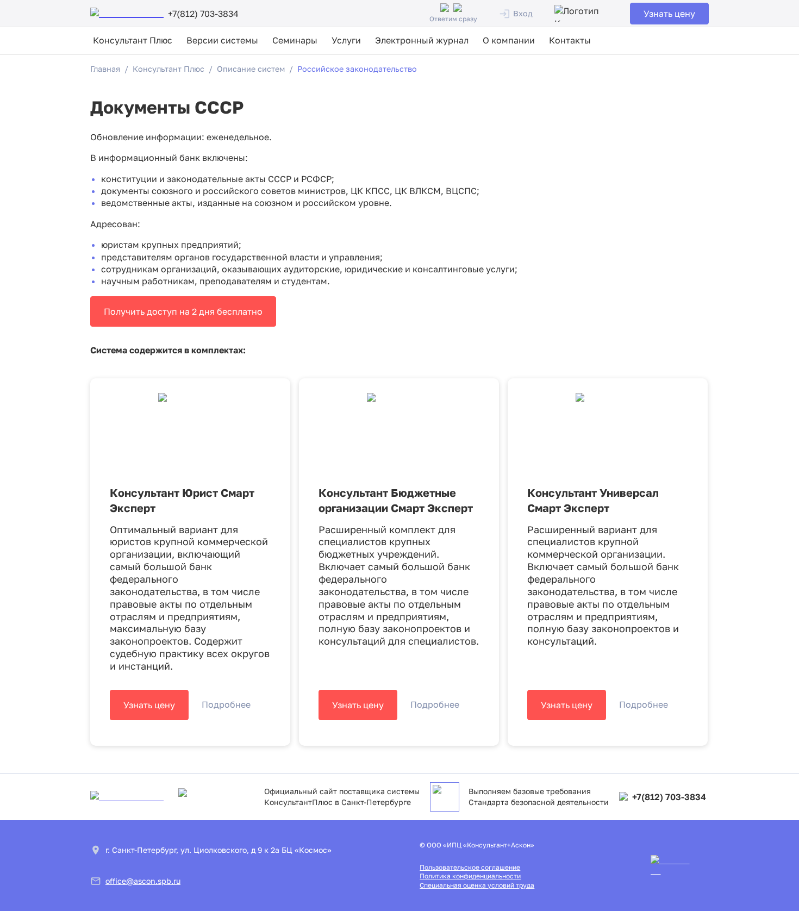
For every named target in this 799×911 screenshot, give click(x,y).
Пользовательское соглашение (470, 867)
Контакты (570, 40)
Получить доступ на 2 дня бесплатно (183, 311)
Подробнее (226, 704)
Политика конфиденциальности (470, 876)
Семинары (294, 40)
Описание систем (251, 68)
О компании (509, 40)
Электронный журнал (422, 40)
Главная (105, 68)
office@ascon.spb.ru (142, 880)
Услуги (346, 40)
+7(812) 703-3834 (669, 796)
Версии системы (222, 40)
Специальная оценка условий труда (477, 885)
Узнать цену (669, 13)
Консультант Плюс (132, 40)
